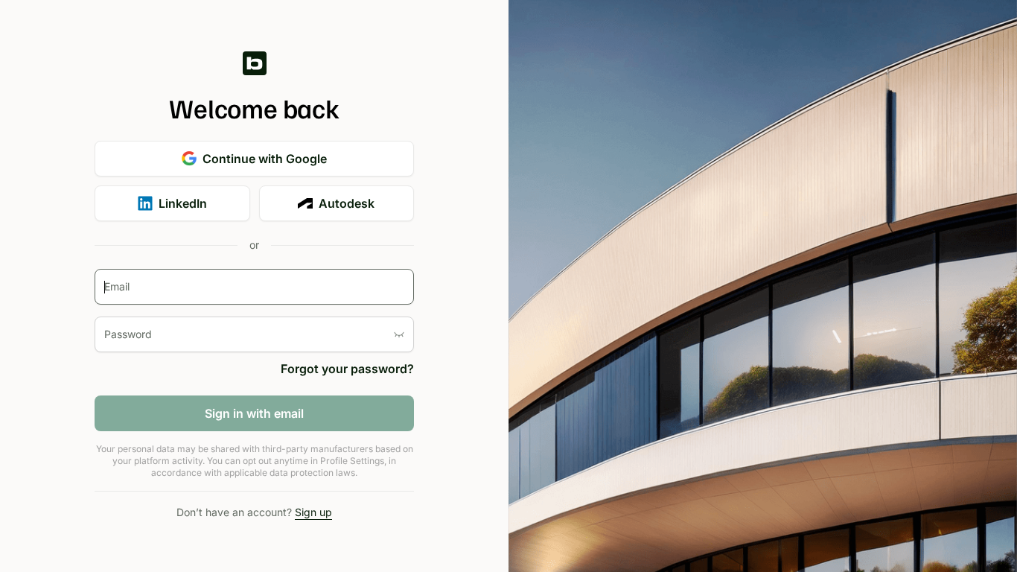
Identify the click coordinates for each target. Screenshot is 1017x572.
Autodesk (346, 203)
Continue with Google (265, 158)
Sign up (313, 512)
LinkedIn (183, 203)
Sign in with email (254, 413)
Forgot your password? (347, 368)
